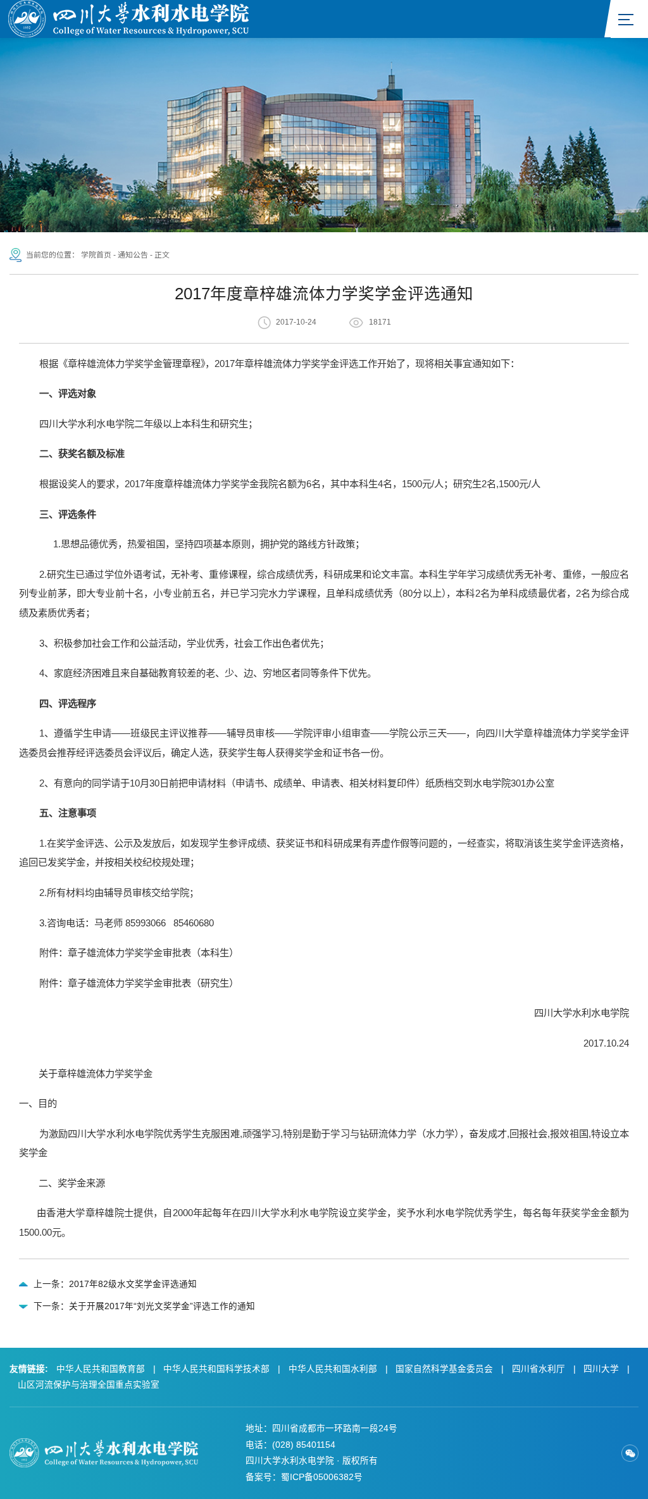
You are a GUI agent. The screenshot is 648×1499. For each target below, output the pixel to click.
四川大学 (601, 1369)
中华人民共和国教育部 (100, 1369)
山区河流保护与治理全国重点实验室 (88, 1385)
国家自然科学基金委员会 (444, 1369)
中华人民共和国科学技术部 (216, 1369)
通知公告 (133, 255)
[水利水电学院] (128, 18)
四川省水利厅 (538, 1369)
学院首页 (96, 255)
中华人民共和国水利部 (333, 1369)
